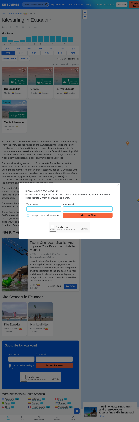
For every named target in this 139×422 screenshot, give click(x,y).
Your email (68, 204)
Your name (32, 204)
